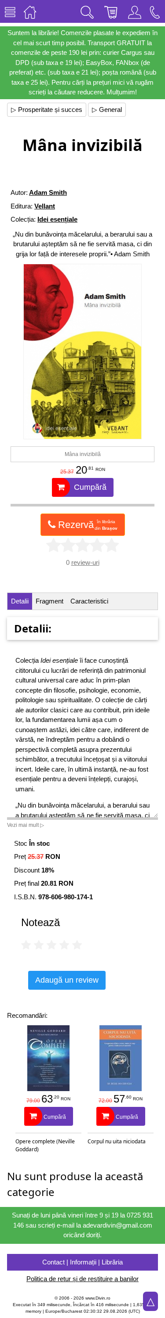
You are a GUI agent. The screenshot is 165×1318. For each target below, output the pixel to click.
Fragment (49, 601)
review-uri (85, 562)
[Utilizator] (135, 11)
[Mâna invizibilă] (82, 351)
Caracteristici (89, 601)
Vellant (44, 206)
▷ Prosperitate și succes (46, 109)
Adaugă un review (67, 980)
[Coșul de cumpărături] (111, 11)
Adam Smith (48, 192)
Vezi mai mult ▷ (25, 825)
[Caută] (87, 11)
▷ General (107, 109)
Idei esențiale (57, 219)
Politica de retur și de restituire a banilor (82, 1278)
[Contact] (155, 11)
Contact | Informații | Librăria (82, 1262)
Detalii (20, 601)
